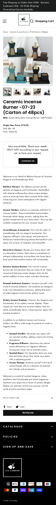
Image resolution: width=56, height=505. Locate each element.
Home (5, 32)
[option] (28, 61)
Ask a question (11, 398)
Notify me (28, 412)
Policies (10, 436)
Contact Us (28, 160)
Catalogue (13, 426)
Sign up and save (18, 446)
